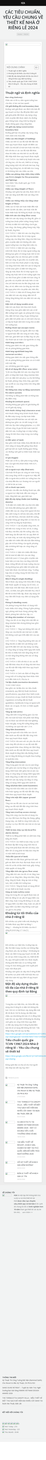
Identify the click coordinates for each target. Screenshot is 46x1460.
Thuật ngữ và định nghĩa (17, 71)
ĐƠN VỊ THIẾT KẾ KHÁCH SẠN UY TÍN (27, 1174)
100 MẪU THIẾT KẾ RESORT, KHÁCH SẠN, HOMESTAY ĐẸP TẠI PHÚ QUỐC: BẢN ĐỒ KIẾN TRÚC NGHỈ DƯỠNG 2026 (28, 1148)
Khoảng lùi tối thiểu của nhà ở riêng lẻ (22, 73)
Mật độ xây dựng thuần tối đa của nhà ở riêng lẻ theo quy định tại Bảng (23, 77)
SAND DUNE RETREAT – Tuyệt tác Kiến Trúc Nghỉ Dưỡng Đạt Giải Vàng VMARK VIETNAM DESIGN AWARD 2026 (21, 1390)
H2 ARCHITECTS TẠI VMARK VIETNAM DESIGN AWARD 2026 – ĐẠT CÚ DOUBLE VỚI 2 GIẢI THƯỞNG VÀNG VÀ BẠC (27, 1128)
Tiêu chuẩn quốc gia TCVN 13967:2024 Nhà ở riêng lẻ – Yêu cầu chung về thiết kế (22, 84)
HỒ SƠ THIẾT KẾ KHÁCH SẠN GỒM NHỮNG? (27, 1163)
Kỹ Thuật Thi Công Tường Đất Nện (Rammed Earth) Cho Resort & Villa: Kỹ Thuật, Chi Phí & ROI (28, 1089)
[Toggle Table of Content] (35, 67)
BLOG (26, 34)
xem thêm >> (27, 1212)
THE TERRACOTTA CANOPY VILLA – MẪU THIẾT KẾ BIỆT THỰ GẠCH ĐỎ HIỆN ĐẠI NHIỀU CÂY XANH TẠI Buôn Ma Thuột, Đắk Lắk (28, 1108)
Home (20, 34)
